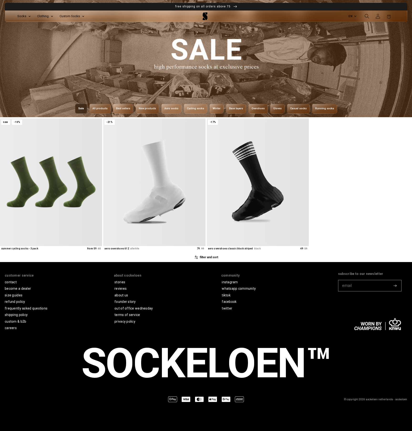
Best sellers (123, 108)
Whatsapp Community (239, 288)
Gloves (277, 108)
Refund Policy (15, 302)
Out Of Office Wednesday (133, 308)
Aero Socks (171, 108)
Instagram (230, 282)
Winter (217, 108)
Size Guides (13, 295)
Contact (11, 282)
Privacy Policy (124, 321)
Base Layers (236, 108)
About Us (121, 295)
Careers (11, 328)
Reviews (120, 288)
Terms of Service (127, 315)
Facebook (229, 302)
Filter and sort (209, 257)
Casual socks (298, 108)
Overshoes (258, 108)
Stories (119, 282)
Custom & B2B (15, 321)
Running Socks (324, 108)
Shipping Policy (16, 315)
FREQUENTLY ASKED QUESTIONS (26, 308)
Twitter (227, 308)
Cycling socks (195, 108)
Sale (81, 108)
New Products (147, 108)
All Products (100, 108)
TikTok (226, 295)
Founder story (125, 302)
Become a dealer (18, 288)
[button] (367, 16)
